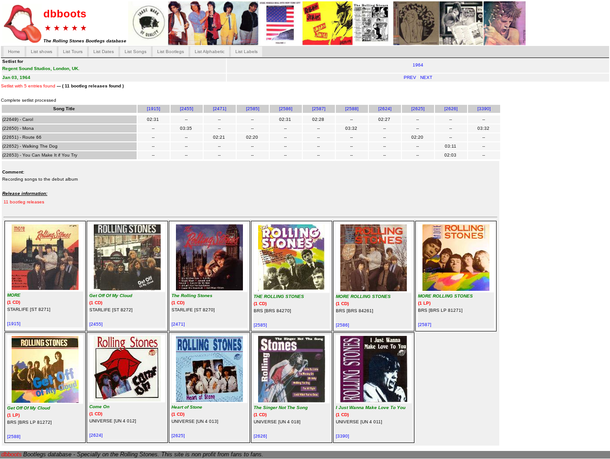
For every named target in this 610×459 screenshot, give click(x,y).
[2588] (352, 108)
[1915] (153, 108)
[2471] (219, 108)
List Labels (246, 51)
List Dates (103, 51)
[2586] (285, 108)
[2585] (252, 108)
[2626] (451, 108)
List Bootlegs (170, 51)
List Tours (73, 51)
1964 (418, 64)
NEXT (426, 77)
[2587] (319, 108)
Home (14, 51)
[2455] (186, 108)
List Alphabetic (210, 51)
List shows (41, 51)
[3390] (484, 108)
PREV (411, 77)
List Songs (135, 51)
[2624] (385, 108)
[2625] (418, 108)
